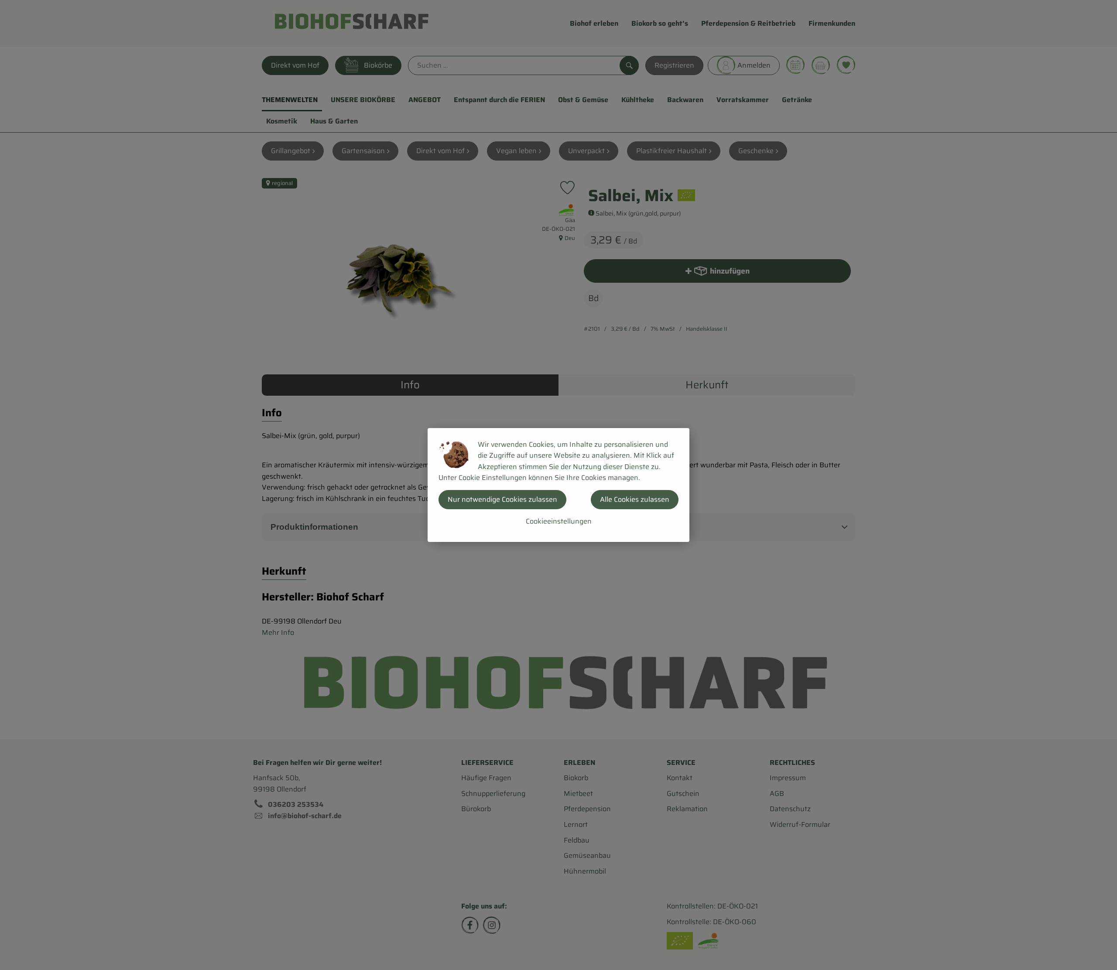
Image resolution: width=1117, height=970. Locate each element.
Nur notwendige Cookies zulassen (502, 499)
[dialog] (558, 485)
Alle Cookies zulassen (634, 499)
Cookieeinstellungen (559, 521)
